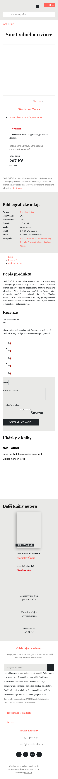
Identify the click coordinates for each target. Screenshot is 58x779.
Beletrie (30, 238)
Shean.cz (28, 772)
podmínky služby (23, 702)
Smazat (36, 412)
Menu (51, 5)
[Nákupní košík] (35, 5)
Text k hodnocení (10, 390)
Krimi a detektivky (43, 238)
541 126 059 (30, 738)
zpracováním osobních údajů (30, 673)
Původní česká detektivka (31, 242)
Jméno (5, 382)
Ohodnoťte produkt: (11, 405)
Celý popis (18, 188)
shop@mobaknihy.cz (30, 744)
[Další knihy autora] (40, 506)
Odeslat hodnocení (21, 422)
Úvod (5, 24)
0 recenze (38, 101)
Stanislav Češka (29, 109)
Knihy (11, 24)
